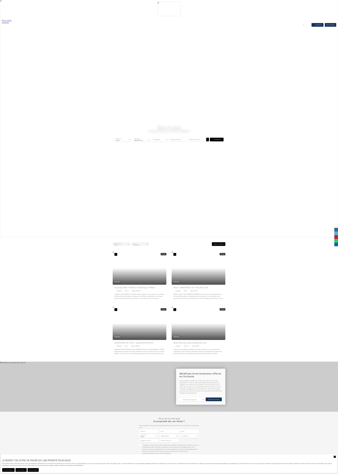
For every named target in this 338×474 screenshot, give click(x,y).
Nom (162, 431)
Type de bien (137, 138)
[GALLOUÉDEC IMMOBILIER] (8, 25)
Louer (137, 25)
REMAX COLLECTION (167, 25)
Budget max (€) (176, 139)
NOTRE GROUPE (180, 25)
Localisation (156, 139)
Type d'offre (118, 138)
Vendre (143, 25)
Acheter (131, 25)
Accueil (124, 25)
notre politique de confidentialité (73, 465)
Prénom (142, 431)
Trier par (135, 243)
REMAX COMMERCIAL (153, 25)
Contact (190, 25)
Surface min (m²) (194, 139)
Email (182, 431)
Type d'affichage (117, 243)
